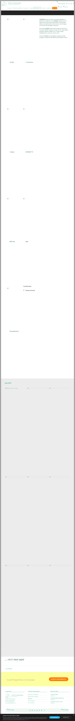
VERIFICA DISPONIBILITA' (58, 679)
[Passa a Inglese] (60, 7)
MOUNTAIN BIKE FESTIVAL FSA (57, 698)
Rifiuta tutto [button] (66, 717)
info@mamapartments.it (10, 698)
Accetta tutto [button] (55, 717)
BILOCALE (30, 698)
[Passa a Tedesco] (65, 7)
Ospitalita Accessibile (17, 8)
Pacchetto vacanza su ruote (57, 701)
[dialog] (37, 717)
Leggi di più (27, 719)
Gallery (44, 8)
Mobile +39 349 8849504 (10, 700)
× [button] (73, 715)
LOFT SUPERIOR (31, 702)
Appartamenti (36, 8)
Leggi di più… (53, 695)
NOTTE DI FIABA (54, 694)
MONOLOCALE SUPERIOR (33, 696)
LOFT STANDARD (31, 700)
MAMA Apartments (14, 3)
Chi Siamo (9, 8)
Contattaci (48, 8)
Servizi (31, 8)
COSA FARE (25, 8)
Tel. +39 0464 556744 (9, 701)
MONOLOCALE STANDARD (33, 694)
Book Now (54, 8)
